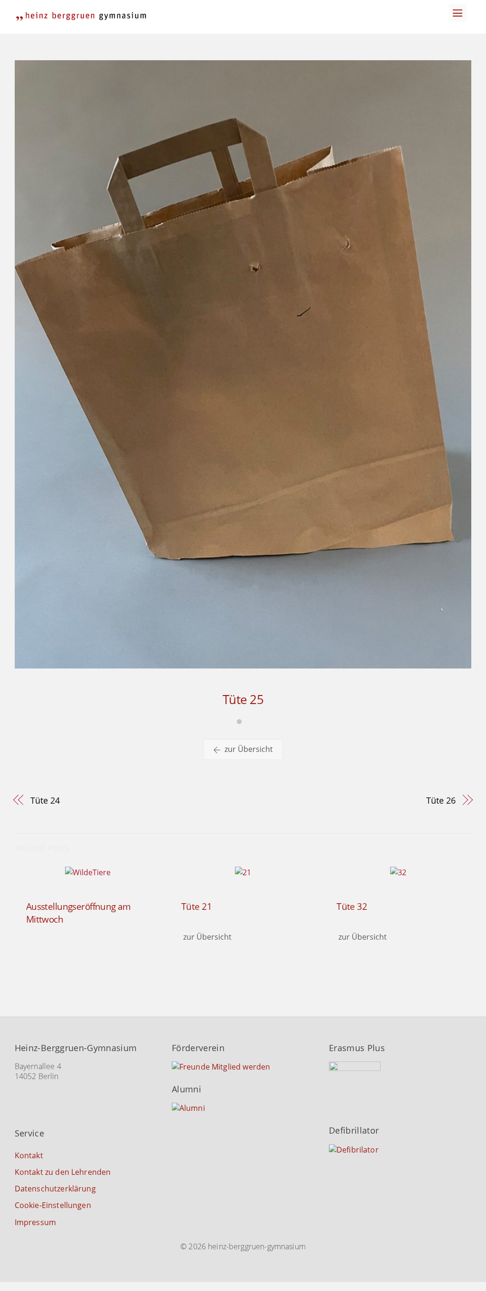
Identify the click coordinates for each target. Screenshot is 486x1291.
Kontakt (29, 1155)
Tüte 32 (351, 906)
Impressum (35, 1222)
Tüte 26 (440, 800)
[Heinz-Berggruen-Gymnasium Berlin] (81, 16)
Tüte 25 (243, 699)
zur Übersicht (248, 749)
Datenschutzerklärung (55, 1188)
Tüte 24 (44, 800)
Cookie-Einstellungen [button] (53, 1205)
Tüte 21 (196, 906)
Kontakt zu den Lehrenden (63, 1172)
